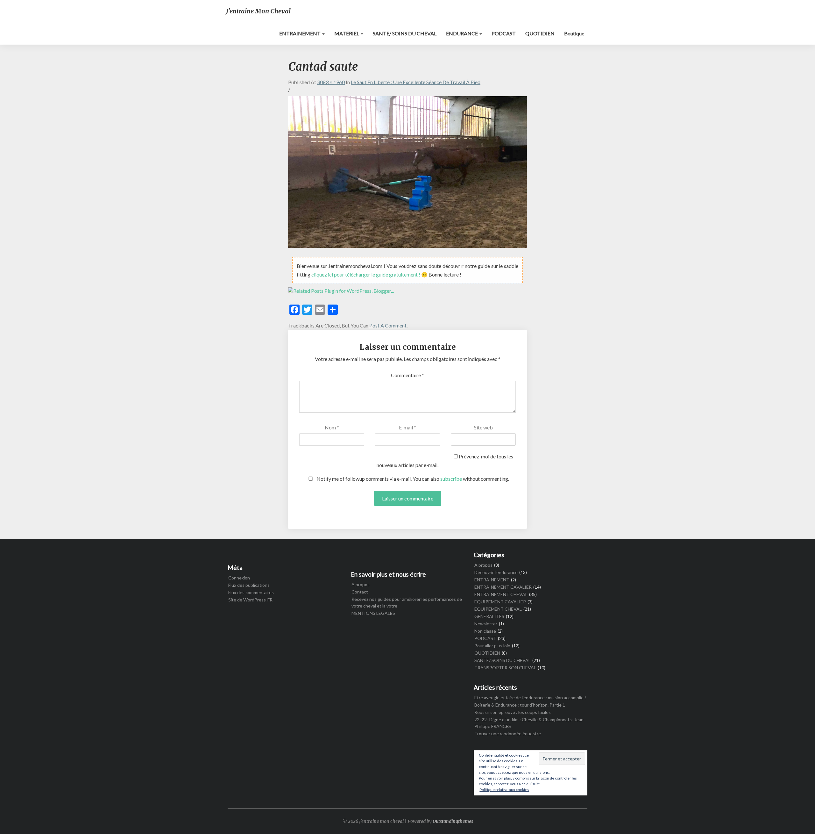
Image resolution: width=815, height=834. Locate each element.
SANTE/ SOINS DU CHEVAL (404, 33)
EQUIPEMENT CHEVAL (498, 609)
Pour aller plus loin (492, 645)
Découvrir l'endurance (496, 572)
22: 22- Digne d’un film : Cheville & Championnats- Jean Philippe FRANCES (529, 723)
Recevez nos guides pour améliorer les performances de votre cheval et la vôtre (406, 602)
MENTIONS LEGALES (373, 613)
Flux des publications (249, 585)
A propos (360, 584)
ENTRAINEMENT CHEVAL (501, 594)
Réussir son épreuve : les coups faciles (512, 712)
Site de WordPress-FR (250, 599)
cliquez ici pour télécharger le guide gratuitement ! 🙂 (370, 274)
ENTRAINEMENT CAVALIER (503, 587)
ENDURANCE (462, 33)
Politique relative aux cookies (504, 789)
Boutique (574, 33)
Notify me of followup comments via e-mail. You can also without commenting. (412, 479)
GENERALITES (489, 616)
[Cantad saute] (407, 174)
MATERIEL (347, 33)
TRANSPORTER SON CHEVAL (505, 667)
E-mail (407, 427)
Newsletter (485, 623)
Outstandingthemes (453, 821)
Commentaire (407, 375)
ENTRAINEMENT (300, 33)
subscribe (451, 479)
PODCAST (504, 33)
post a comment (388, 325)
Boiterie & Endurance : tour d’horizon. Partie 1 (519, 705)
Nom (332, 427)
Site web (483, 427)
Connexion (239, 577)
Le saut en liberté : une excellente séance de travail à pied (415, 82)
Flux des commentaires (251, 592)
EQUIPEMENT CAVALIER (500, 601)
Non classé (485, 631)
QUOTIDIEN (540, 33)
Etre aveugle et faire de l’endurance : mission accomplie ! (530, 697)
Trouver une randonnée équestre (507, 733)
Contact (359, 591)
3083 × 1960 (331, 82)
